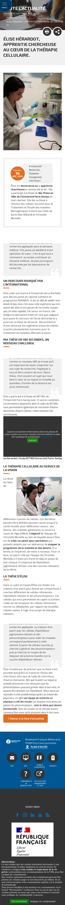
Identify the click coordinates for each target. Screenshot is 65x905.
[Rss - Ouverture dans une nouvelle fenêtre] (47, 816)
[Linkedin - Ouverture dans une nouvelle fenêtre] (32, 816)
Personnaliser (19, 901)
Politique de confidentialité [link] (42, 901)
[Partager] (57, 32)
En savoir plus (47, 437)
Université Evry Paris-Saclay (19, 13)
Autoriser (32, 440)
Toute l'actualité (16, 17)
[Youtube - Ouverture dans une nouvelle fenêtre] (40, 816)
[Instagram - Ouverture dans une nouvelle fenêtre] (25, 816)
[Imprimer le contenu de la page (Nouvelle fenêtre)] (47, 32)
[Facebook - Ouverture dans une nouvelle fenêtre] (17, 816)
